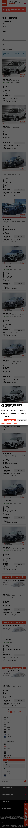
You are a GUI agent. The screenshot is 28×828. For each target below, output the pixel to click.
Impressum (15, 423)
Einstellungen (22, 420)
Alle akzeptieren (10, 420)
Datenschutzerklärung (6, 423)
